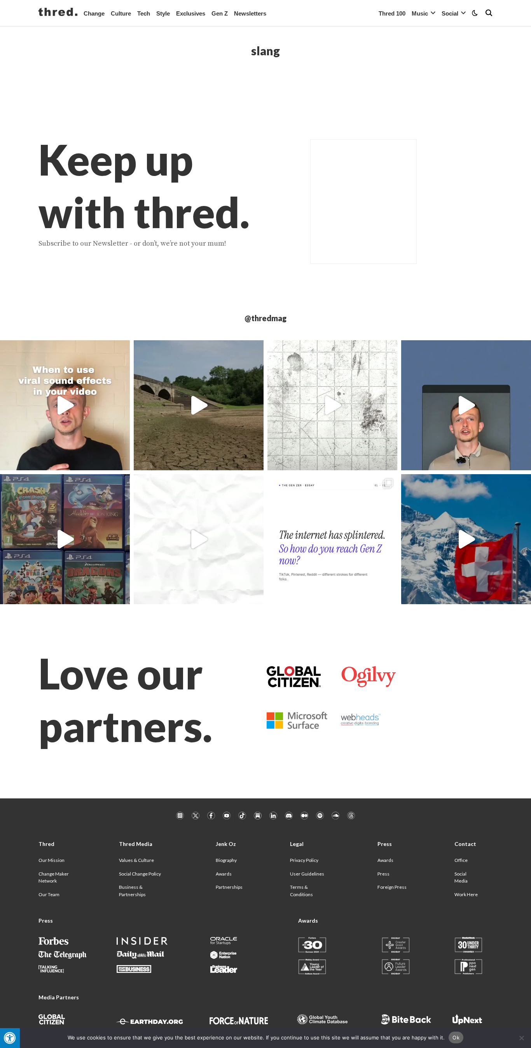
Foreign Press (392, 887)
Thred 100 (392, 13)
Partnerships (229, 887)
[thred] (57, 13)
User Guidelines (307, 874)
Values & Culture (136, 860)
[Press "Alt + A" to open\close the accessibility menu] (10, 1038)
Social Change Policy (140, 874)
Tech (143, 13)
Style (163, 13)
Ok (455, 1037)
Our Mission (51, 860)
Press (383, 874)
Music (420, 13)
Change (94, 13)
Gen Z (219, 13)
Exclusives (190, 13)
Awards (224, 874)
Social (450, 13)
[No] (521, 1038)
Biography (226, 860)
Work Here (466, 894)
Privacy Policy (304, 860)
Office (461, 860)
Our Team (48, 894)
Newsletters (250, 13)
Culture (121, 13)
